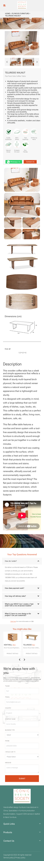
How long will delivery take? (15, 596)
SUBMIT (22, 778)
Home (7, 14)
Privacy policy (20, 858)
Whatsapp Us (15, 162)
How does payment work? (14, 588)
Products (7, 832)
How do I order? (11, 561)
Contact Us (30, 162)
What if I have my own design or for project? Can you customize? (18, 614)
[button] (7, 62)
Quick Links (9, 823)
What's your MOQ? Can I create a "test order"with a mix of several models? (19, 605)
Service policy (8, 858)
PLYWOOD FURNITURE (20, 14)
